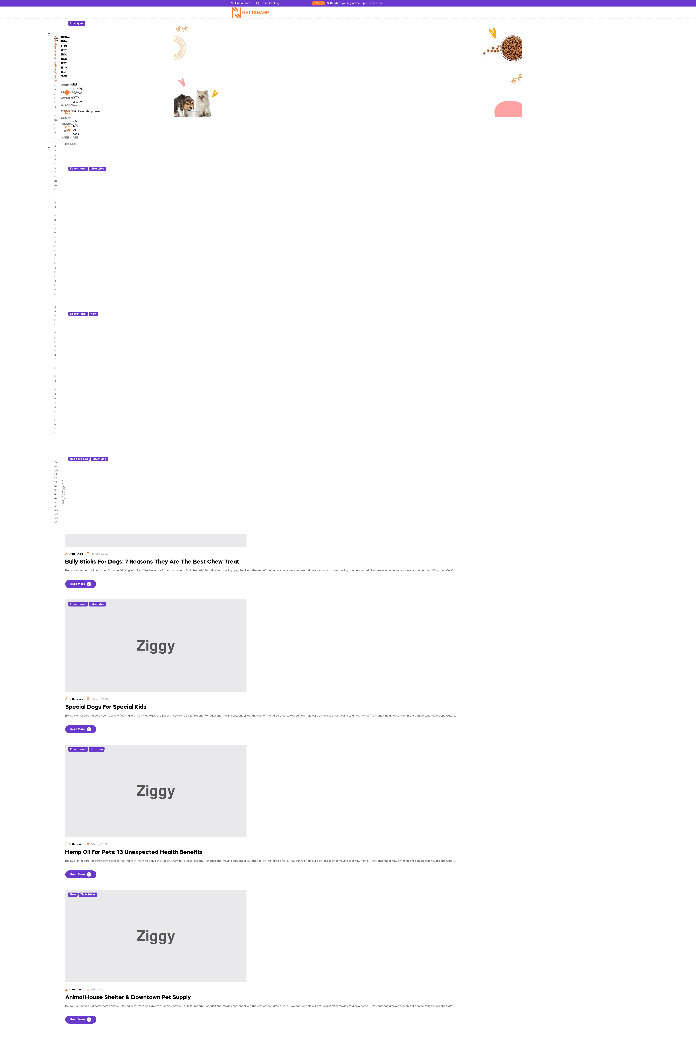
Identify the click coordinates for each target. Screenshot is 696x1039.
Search (49, 35)
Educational (78, 168)
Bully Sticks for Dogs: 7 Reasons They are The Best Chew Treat (152, 562)
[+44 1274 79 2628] (66, 128)
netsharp (77, 554)
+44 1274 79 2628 (55, 58)
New (93, 314)
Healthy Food (79, 459)
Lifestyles (77, 23)
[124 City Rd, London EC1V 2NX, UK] (66, 93)
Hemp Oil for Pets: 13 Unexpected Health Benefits (134, 852)
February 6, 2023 (100, 554)
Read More (77, 584)
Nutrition (97, 749)
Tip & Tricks (88, 894)
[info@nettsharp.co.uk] (66, 112)
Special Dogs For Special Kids (105, 707)
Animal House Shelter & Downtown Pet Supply (128, 997)
